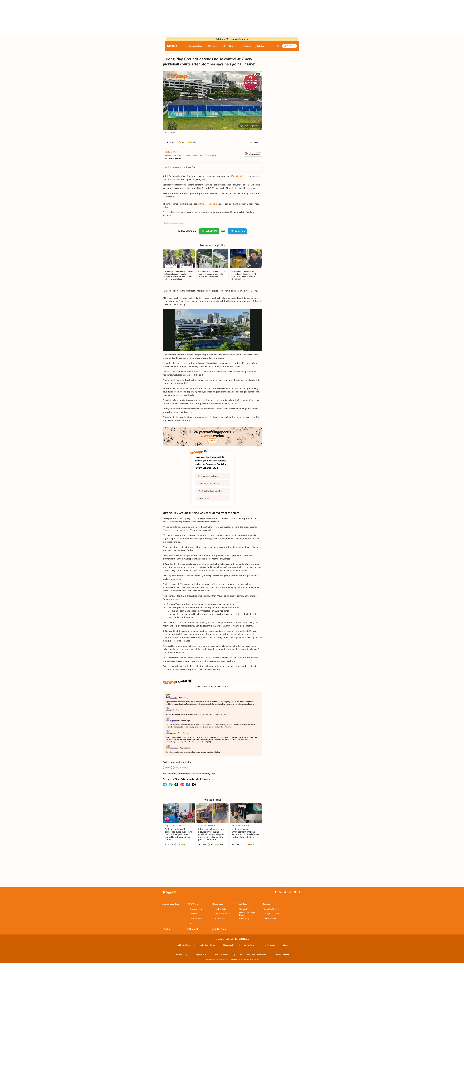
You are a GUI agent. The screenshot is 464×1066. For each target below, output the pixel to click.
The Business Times (207, 945)
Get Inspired (244, 909)
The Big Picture (221, 909)
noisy (176, 767)
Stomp (286, 945)
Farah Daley (173, 152)
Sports (192, 923)
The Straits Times (183, 945)
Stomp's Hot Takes (272, 914)
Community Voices (222, 914)
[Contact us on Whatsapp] (171, 784)
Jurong (184, 767)
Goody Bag (244, 918)
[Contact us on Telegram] (165, 784)
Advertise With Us (282, 954)
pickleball (237, 176)
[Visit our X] (194, 784)
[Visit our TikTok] (176, 784)
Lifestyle (193, 914)
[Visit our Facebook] (188, 784)
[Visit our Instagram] (182, 784)
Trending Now (196, 909)
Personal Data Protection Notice (252, 954)
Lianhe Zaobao (229, 945)
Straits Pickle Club (208, 203)
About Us (178, 954)
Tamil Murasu (269, 945)
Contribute (291, 46)
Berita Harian (249, 945)
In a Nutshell (220, 918)
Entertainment (196, 918)
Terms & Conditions (222, 954)
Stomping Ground (271, 909)
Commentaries (270, 918)
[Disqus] (212, 723)
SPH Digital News (198, 954)
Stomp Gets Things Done (247, 913)
